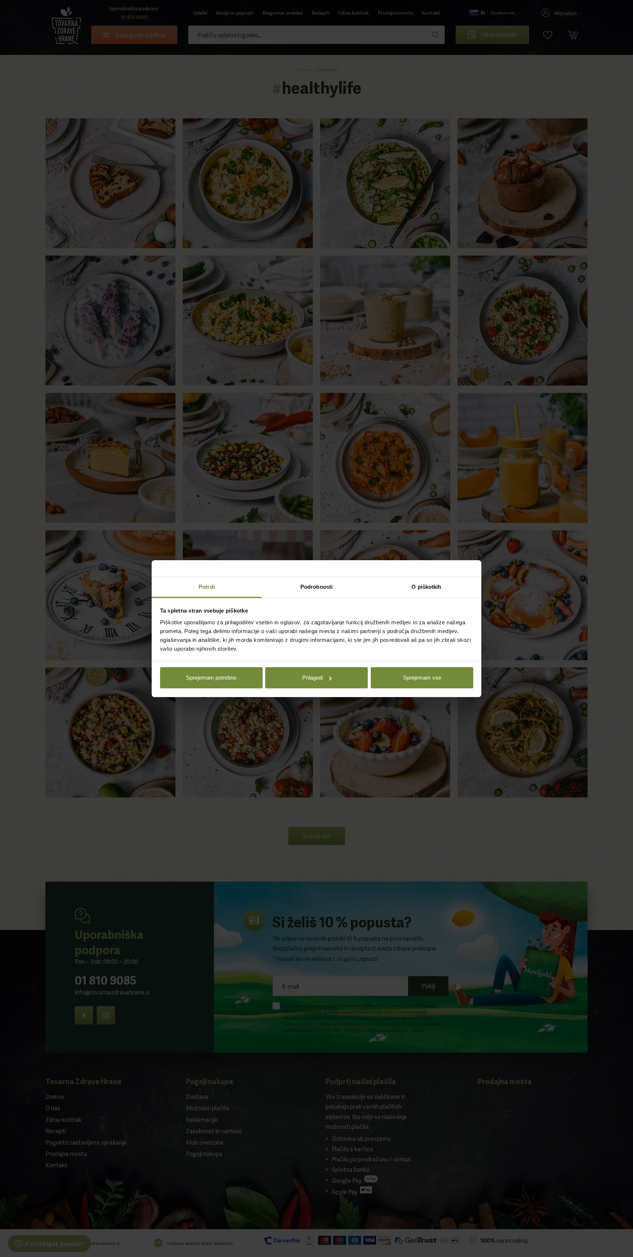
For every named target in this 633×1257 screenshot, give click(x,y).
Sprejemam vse (422, 677)
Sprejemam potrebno (211, 677)
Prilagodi (312, 677)
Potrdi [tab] (207, 587)
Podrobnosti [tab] (316, 587)
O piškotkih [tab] (426, 587)
